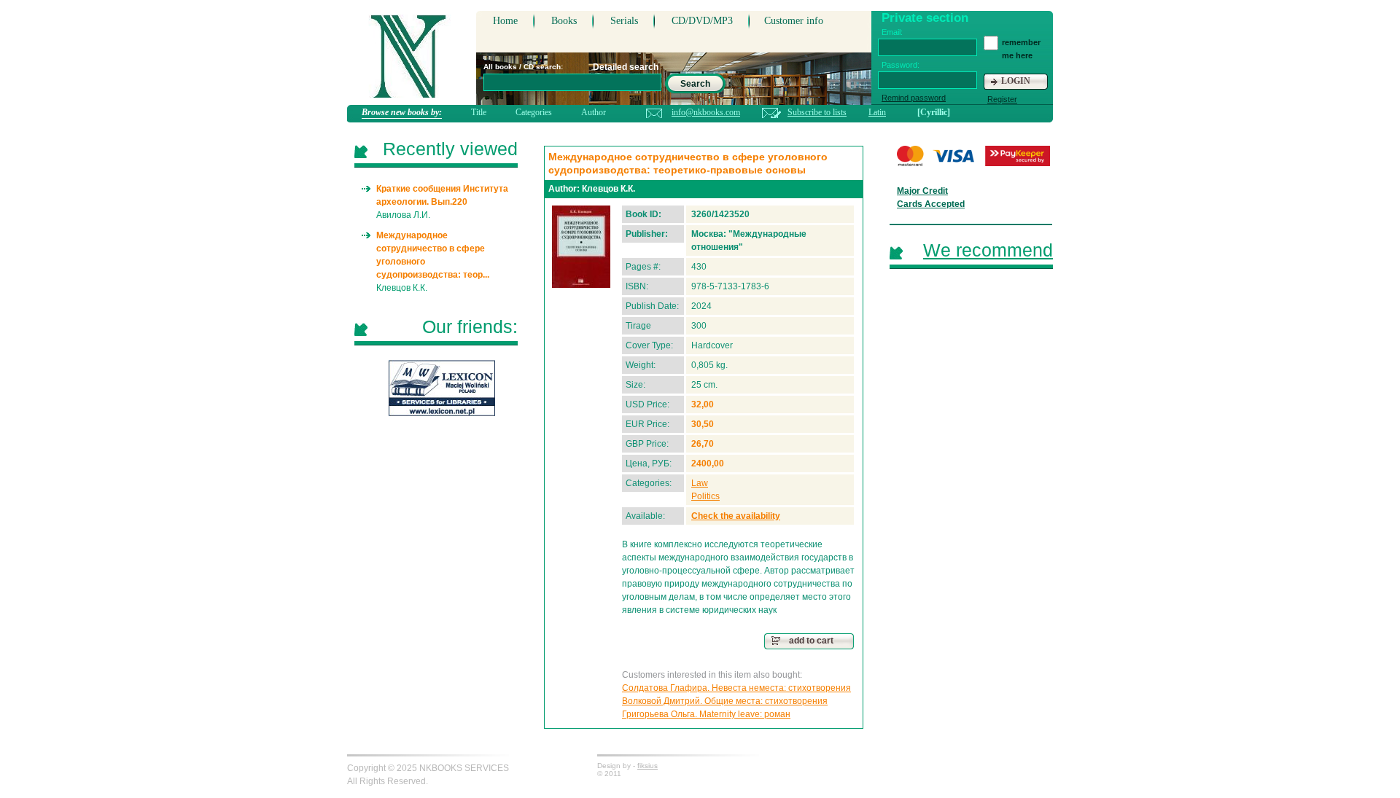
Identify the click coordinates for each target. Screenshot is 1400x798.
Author (593, 112)
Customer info (793, 20)
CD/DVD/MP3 (702, 20)
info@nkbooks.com (706, 112)
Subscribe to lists (817, 112)
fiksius (647, 766)
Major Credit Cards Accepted (931, 197)
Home (505, 20)
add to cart (811, 640)
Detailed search (625, 67)
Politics (705, 496)
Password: (900, 64)
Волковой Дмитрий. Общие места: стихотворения (725, 701)
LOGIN (1015, 81)
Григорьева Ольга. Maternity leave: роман (706, 714)
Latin (877, 112)
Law (699, 483)
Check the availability (735, 516)
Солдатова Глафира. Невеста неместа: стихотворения (736, 688)
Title (478, 112)
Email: (892, 32)
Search (695, 84)
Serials (624, 20)
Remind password (914, 97)
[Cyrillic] (933, 112)
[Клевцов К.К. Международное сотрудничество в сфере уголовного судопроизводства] (581, 247)
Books (564, 20)
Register (1002, 99)
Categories (534, 112)
